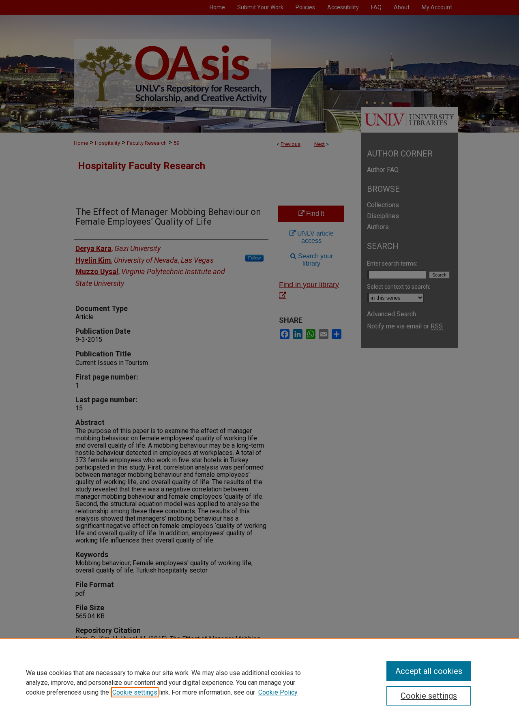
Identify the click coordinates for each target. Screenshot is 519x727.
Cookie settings (134, 692)
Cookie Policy (278, 692)
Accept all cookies (428, 671)
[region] (259, 682)
